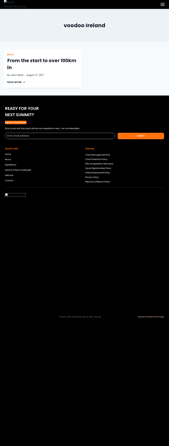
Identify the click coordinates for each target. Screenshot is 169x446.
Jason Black (16, 75)
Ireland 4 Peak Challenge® (18, 170)
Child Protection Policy (96, 159)
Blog (10, 54)
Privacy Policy (92, 177)
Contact (9, 180)
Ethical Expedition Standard (99, 163)
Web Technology (155, 317)
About (8, 159)
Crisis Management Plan (97, 154)
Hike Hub (9, 175)
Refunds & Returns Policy (97, 181)
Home (8, 154)
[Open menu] (162, 4)
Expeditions (10, 164)
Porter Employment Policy (97, 172)
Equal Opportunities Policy (98, 168)
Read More (16, 82)
